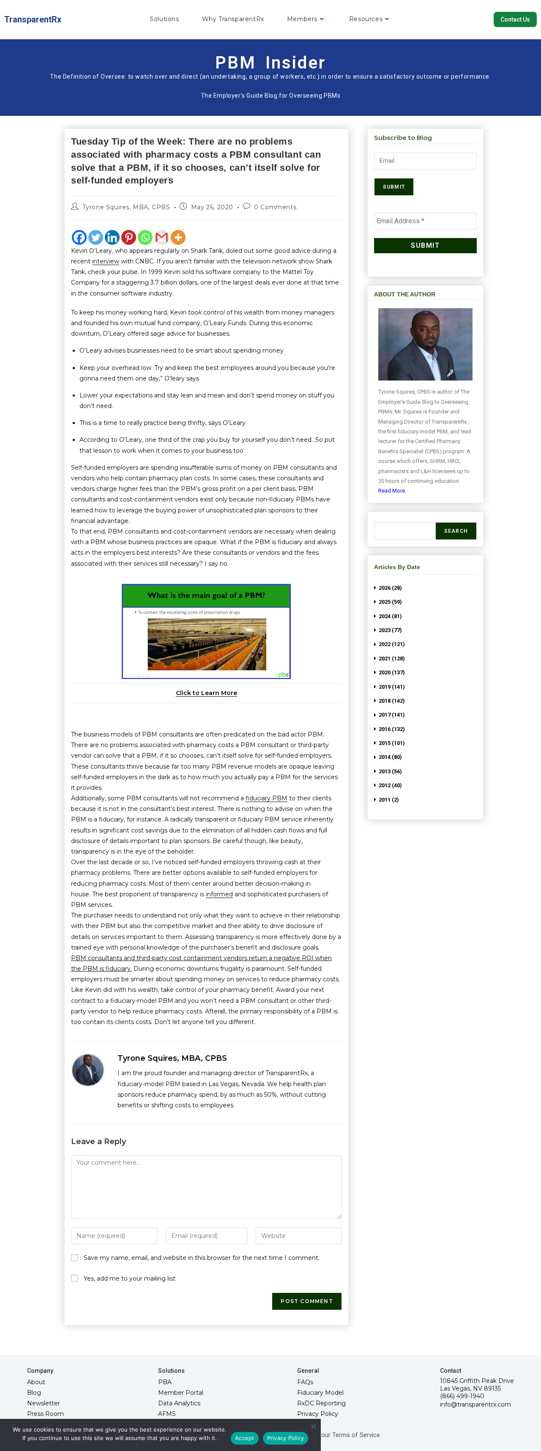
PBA (165, 1382)
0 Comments (275, 207)
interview (105, 261)
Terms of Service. (356, 1435)
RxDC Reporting (321, 1403)
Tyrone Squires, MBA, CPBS (126, 207)
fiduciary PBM (266, 798)
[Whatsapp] (145, 237)
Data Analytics (179, 1403)
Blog (34, 1392)
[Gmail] (161, 237)
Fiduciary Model (320, 1392)
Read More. (392, 490)
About (36, 1382)
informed (219, 894)
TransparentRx (32, 19)
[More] (178, 237)
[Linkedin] (112, 237)
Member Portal (180, 1392)
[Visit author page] (88, 1070)
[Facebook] (79, 237)
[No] (313, 1426)
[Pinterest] (128, 237)
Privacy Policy (317, 1414)
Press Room (45, 1414)
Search (456, 531)
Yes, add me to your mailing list (128, 1278)
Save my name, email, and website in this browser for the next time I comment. (202, 1258)
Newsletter (43, 1403)
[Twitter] (95, 237)
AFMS (167, 1414)
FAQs (305, 1382)
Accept (244, 1438)
